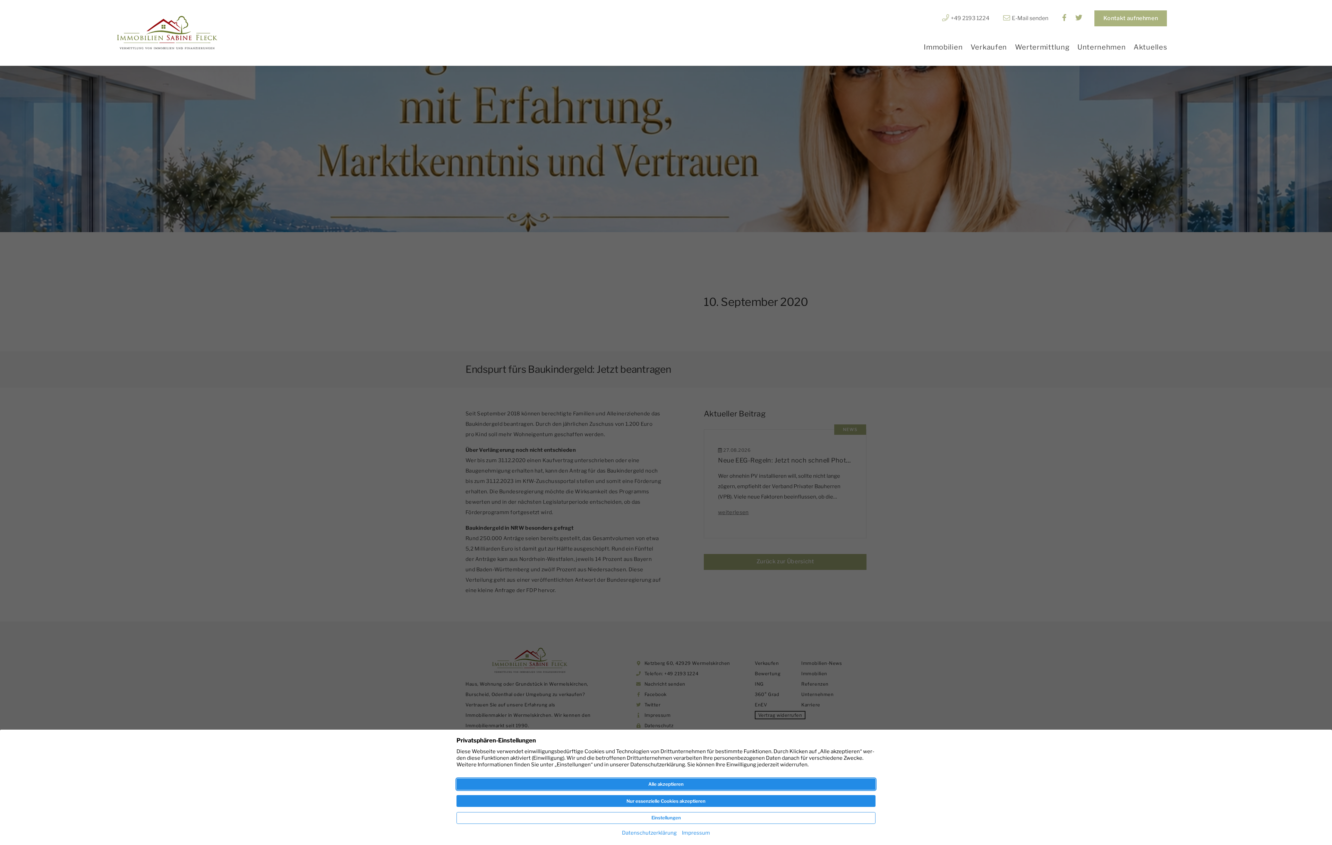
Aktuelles (1150, 47)
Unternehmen (1101, 47)
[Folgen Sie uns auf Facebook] (1064, 18)
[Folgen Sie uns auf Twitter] (1078, 18)
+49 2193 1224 (970, 18)
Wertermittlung (1042, 47)
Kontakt (1130, 18)
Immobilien (943, 47)
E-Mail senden (1030, 18)
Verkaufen (989, 47)
